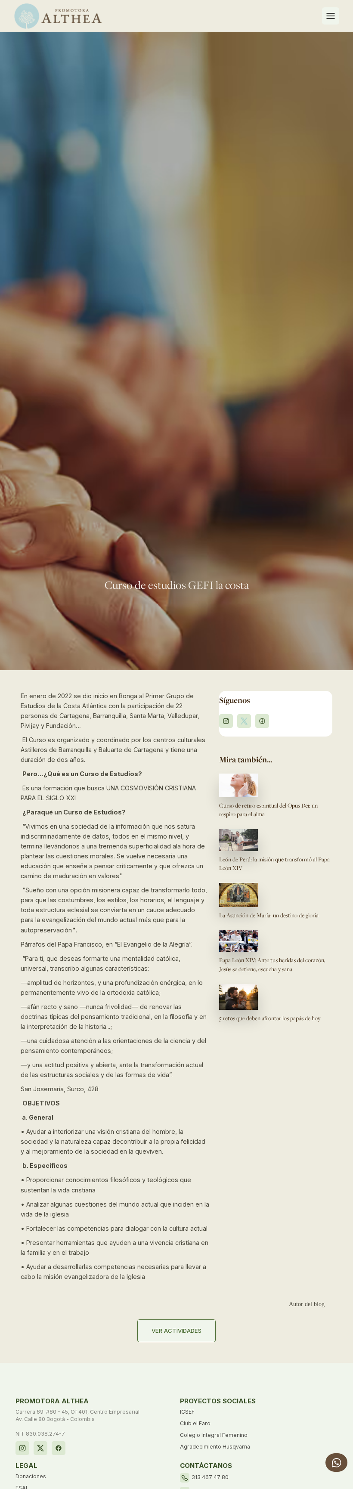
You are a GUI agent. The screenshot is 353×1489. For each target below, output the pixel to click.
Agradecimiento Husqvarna (215, 1446)
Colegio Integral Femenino (214, 1435)
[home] (58, 16)
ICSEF (187, 1412)
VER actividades (176, 1330)
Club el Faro (195, 1423)
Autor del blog (307, 1304)
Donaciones (30, 1476)
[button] (330, 16)
